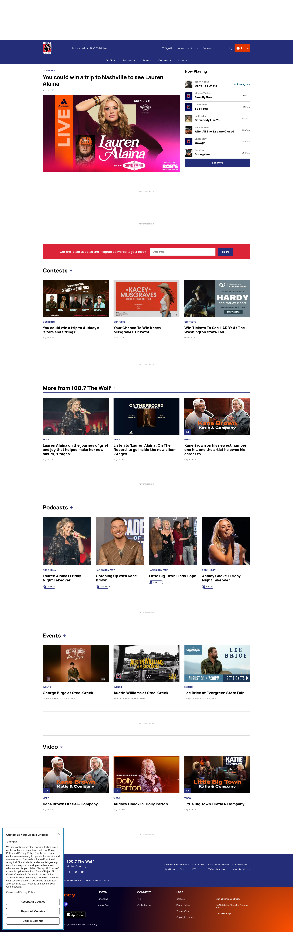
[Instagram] (82, 872)
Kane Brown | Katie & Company (70, 803)
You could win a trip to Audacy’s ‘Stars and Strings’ (71, 329)
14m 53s (51, 586)
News (46, 439)
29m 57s (157, 582)
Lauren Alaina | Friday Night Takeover (62, 577)
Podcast (128, 60)
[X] (76, 872)
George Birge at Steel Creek (68, 692)
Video (50, 746)
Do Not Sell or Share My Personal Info (232, 906)
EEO (194, 869)
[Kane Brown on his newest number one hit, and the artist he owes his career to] (217, 416)
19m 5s (209, 586)
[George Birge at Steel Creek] (76, 663)
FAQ (139, 899)
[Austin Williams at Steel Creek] (146, 663)
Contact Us (198, 864)
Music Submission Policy (228, 899)
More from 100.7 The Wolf (77, 388)
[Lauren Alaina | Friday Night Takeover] (67, 541)
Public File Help (223, 913)
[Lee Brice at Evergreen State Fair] (217, 663)
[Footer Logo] (67, 894)
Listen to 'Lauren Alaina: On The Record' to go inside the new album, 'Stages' (146, 449)
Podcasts (55, 507)
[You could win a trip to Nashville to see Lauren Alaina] (111, 133)
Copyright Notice (185, 917)
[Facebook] (69, 872)
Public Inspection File (218, 864)
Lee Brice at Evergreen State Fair (214, 692)
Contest (163, 60)
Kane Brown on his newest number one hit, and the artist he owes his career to (215, 449)
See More (217, 162)
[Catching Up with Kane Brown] (120, 541)
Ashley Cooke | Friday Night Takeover (221, 577)
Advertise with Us (188, 48)
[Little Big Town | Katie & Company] (217, 774)
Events (147, 60)
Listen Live (103, 899)
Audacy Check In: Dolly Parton (141, 803)
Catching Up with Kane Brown (116, 577)
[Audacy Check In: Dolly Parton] (146, 774)
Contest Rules (239, 864)
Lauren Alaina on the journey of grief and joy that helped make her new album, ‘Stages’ (75, 449)
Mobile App (103, 905)
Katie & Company (105, 570)
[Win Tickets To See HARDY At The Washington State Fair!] (217, 298)
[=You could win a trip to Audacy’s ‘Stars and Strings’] (76, 298)
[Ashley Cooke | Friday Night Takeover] (226, 541)
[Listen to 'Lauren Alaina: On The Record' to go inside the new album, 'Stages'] (146, 416)
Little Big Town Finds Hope (172, 575)
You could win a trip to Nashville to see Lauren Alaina (103, 80)
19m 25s (104, 586)
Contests (49, 70)
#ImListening (144, 905)
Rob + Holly (49, 570)
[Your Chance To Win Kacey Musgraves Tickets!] (146, 298)
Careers (180, 899)
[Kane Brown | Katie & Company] (76, 774)
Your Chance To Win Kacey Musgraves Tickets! (137, 329)
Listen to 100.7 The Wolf (177, 864)
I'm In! (225, 251)
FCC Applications (216, 869)
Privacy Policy (183, 905)
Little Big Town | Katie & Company (214, 803)
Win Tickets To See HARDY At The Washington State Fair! (214, 329)
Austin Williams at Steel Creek (141, 692)
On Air (109, 60)
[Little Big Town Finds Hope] (173, 541)
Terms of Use (183, 911)
